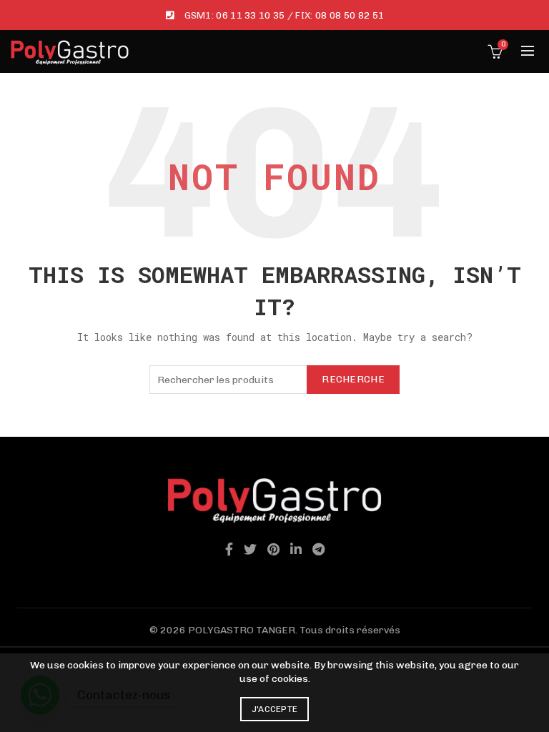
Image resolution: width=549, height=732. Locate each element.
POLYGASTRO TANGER (241, 630)
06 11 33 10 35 (250, 15)
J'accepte (275, 709)
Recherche (353, 379)
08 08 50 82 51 (349, 15)
